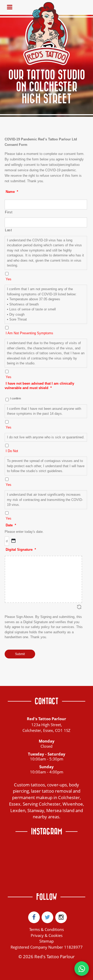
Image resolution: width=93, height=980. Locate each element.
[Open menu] (9, 7)
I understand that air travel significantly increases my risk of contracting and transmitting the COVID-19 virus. (45, 500)
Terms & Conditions (46, 929)
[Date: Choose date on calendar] (13, 540)
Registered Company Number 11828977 (47, 947)
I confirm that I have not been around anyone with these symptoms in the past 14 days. (44, 411)
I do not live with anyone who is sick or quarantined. (45, 437)
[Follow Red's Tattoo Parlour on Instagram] (61, 917)
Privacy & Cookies (47, 935)
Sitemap (46, 941)
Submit (20, 654)
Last (8, 230)
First (8, 212)
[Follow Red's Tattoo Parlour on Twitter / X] (47, 917)
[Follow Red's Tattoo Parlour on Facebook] (34, 917)
